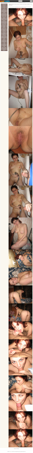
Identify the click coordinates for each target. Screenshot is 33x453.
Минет (4, 38)
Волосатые (4, 20)
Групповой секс (4, 24)
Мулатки (4, 39)
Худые (4, 46)
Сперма (4, 43)
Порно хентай (4, 4)
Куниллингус (4, 31)
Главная (1, 2)
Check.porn (18, 448)
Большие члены (4, 16)
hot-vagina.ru (11, 451)
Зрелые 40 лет (4, 28)
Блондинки (4, 12)
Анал (4, 8)
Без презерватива (5, 2)
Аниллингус (4, 9)
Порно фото (4, 5)
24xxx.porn (15, 448)
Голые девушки (4, 23)
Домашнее (4, 27)
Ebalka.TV (4, 50)
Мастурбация (4, 35)
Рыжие (4, 42)
